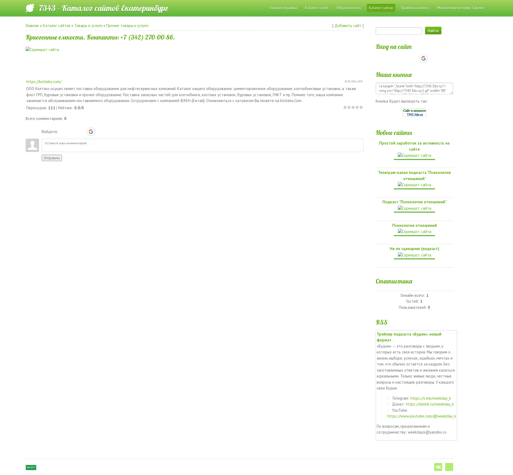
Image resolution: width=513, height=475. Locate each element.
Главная (32, 25)
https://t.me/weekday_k (430, 398)
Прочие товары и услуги (127, 25)
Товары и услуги (88, 25)
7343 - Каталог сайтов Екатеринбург (103, 8)
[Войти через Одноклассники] (100, 132)
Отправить (52, 157)
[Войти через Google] (91, 131)
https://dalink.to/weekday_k (430, 404)
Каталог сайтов (56, 25)
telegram (449, 467)
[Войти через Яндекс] (81, 132)
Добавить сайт (348, 25)
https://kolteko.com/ (43, 81)
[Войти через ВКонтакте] (72, 132)
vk (438, 467)
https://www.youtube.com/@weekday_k (421, 416)
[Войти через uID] (63, 132)
